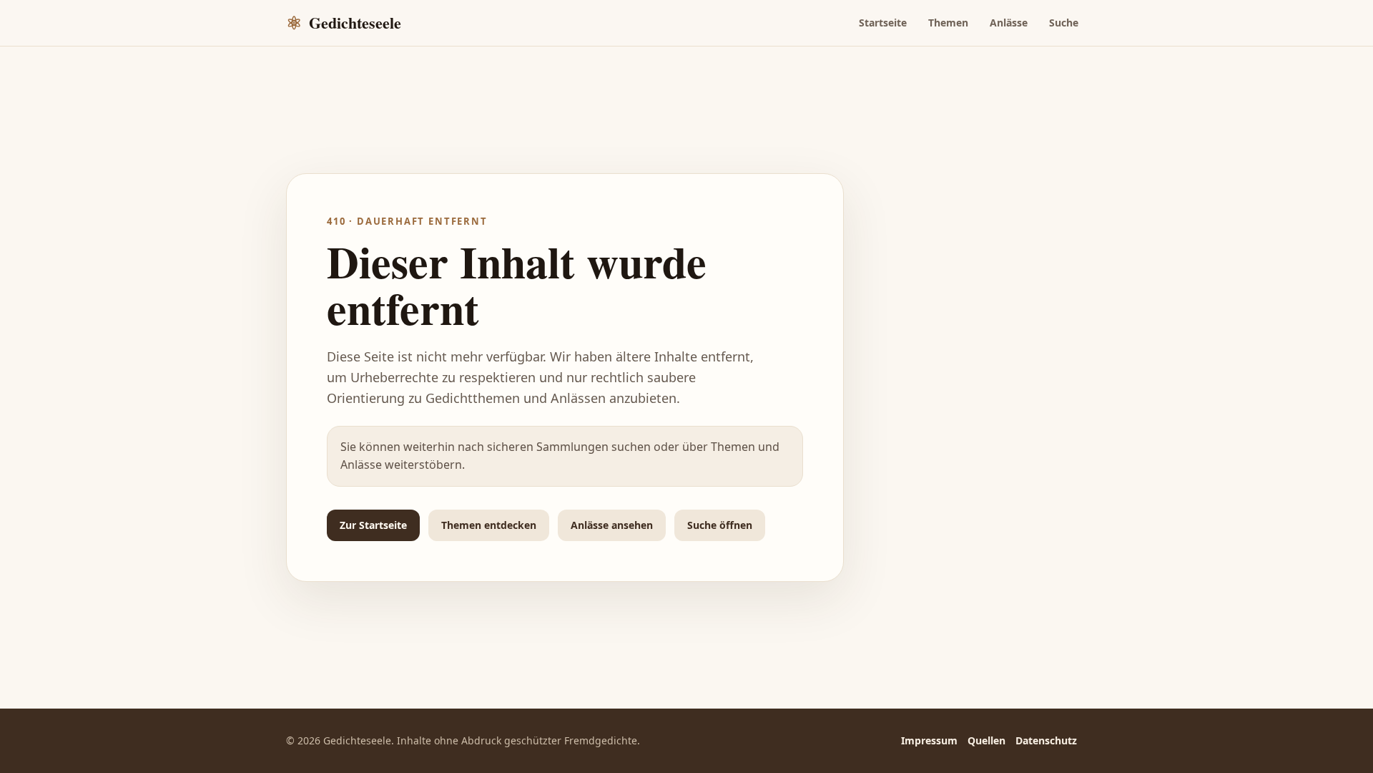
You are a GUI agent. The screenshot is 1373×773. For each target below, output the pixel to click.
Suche (1063, 22)
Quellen (986, 740)
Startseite (883, 22)
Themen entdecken (488, 525)
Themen (948, 22)
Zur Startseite (373, 525)
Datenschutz (1046, 740)
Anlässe (1009, 22)
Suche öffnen (719, 525)
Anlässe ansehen (612, 525)
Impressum (929, 740)
